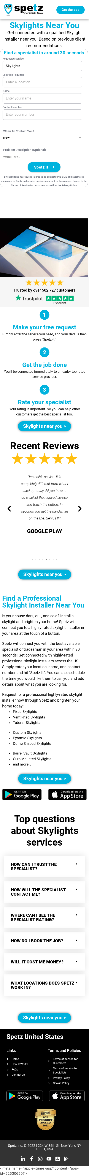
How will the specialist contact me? (38, 892)
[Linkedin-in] (23, 1158)
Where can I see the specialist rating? (33, 917)
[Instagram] (40, 1158)
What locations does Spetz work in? (42, 985)
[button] (32, 559)
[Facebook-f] (31, 1158)
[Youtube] (48, 1158)
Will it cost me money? (37, 961)
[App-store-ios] (57, 1158)
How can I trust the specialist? (34, 866)
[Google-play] (66, 1158)
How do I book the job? (37, 940)
